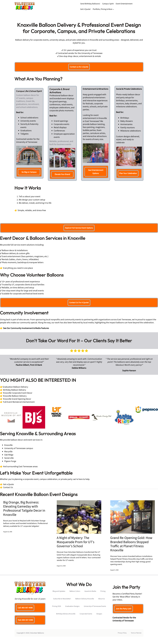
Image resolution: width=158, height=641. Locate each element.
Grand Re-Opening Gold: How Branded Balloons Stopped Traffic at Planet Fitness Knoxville (131, 544)
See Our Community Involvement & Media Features (26, 328)
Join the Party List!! (123, 608)
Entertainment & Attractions (95, 88)
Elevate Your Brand (62, 174)
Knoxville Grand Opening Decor (17, 398)
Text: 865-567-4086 (25, 620)
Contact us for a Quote (79, 67)
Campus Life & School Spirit (29, 91)
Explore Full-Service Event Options (79, 228)
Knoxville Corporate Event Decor (17, 392)
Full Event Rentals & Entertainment (19, 401)
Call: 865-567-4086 (25, 607)
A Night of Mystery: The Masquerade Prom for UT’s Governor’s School (75, 542)
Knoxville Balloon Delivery (15, 395)
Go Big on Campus (29, 172)
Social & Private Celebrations (129, 88)
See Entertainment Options (95, 172)
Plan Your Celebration (128, 173)
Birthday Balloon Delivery (14, 389)
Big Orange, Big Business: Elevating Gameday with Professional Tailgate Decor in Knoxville (24, 508)
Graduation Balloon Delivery (15, 386)
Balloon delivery (22, 39)
